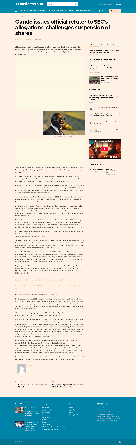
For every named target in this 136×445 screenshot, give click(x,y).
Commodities (61, 11)
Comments (41, 11)
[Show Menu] (16, 11)
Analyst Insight (46, 410)
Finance (33, 11)
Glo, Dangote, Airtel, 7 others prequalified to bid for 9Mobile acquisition (101, 68)
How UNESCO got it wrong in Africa (103, 59)
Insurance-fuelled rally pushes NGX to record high (109, 78)
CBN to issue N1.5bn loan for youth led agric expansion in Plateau (101, 98)
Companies (51, 11)
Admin (19, 39)
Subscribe (115, 11)
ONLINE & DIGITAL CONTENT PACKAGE (80, 11)
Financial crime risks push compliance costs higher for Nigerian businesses (32, 412)
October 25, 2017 (28, 39)
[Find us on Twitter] (102, 11)
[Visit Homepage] (29, 4)
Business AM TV (47, 412)
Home (16, 16)
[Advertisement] (50, 70)
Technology (24, 11)
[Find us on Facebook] (99, 11)
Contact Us (72, 412)
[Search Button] (76, 4)
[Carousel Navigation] (118, 164)
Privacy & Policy (74, 415)
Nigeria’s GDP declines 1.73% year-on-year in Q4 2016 (42, 280)
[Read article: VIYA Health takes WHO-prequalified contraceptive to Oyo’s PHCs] (19, 424)
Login (119, 4)
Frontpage (22, 16)
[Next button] (119, 164)
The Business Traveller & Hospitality (53, 427)
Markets (45, 422)
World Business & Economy (50, 429)
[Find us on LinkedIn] (105, 11)
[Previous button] (116, 164)
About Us (72, 410)
